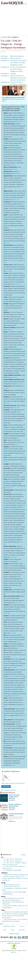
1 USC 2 (24, 301)
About (4, 929)
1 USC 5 (8, 243)
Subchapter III (5, 60)
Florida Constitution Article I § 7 (12, 884)
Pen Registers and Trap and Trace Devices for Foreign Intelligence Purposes (18, 63)
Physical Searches (15, 58)
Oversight (13, 73)
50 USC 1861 (9, 271)
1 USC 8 (8, 403)
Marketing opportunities (9, 926)
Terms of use (22, 929)
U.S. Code (3, 37)
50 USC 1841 (18, 121)
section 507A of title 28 (13, 260)
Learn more (6, 786)
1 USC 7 (19, 641)
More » (2, 923)
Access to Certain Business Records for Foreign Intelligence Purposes (18, 69)
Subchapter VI (5, 76)
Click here (4, 99)
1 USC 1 (18, 444)
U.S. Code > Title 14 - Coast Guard (12, 861)
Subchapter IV (5, 67)
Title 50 (9, 37)
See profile (12, 800)
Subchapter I (4, 56)
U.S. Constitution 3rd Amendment (12, 870)
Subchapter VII (5, 82)
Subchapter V (5, 73)
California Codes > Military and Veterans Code (16, 874)
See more (23, 854)
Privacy (12, 929)
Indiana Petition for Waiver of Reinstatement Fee (13, 783)
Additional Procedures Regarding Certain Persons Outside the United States (18, 78)
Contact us (22, 926)
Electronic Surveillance (16, 56)
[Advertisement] (14, 20)
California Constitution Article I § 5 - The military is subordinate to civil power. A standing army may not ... (14, 878)
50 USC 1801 (14, 169)
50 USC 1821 (19, 384)
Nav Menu (25, 3)
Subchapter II (5, 58)
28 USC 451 (12, 165)
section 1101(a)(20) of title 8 (16, 676)
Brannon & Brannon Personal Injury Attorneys (15, 806)
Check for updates (17, 50)
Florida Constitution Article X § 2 (12, 886)
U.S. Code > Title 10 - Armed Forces (13, 859)
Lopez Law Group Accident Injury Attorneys (14, 796)
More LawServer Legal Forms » (8, 790)
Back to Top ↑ (14, 952)
